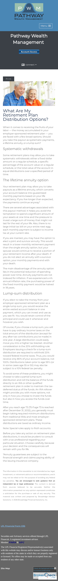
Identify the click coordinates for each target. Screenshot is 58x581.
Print (8, 79)
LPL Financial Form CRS (13, 526)
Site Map (5, 568)
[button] (45, 25)
